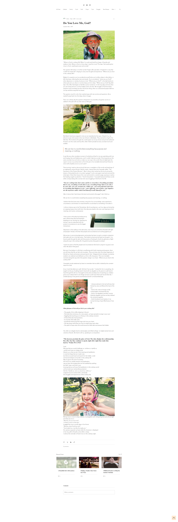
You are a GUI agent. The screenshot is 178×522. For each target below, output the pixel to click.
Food (76, 9)
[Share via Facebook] (64, 442)
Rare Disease (106, 9)
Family (71, 9)
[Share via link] (74, 442)
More (113, 9)
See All (120, 454)
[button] (120, 9)
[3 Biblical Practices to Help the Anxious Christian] (112, 462)
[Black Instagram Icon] (87, 5)
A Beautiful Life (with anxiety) (66, 471)
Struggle (98, 9)
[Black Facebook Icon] (84, 5)
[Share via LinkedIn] (70, 442)
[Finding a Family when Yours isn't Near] (89, 462)
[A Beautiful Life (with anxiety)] (66, 462)
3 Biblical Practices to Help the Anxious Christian (111, 471)
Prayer (87, 9)
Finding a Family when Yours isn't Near (89, 471)
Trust (92, 9)
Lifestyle (65, 9)
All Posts (58, 9)
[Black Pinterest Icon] (90, 5)
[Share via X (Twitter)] (67, 442)
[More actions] (114, 19)
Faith (82, 9)
